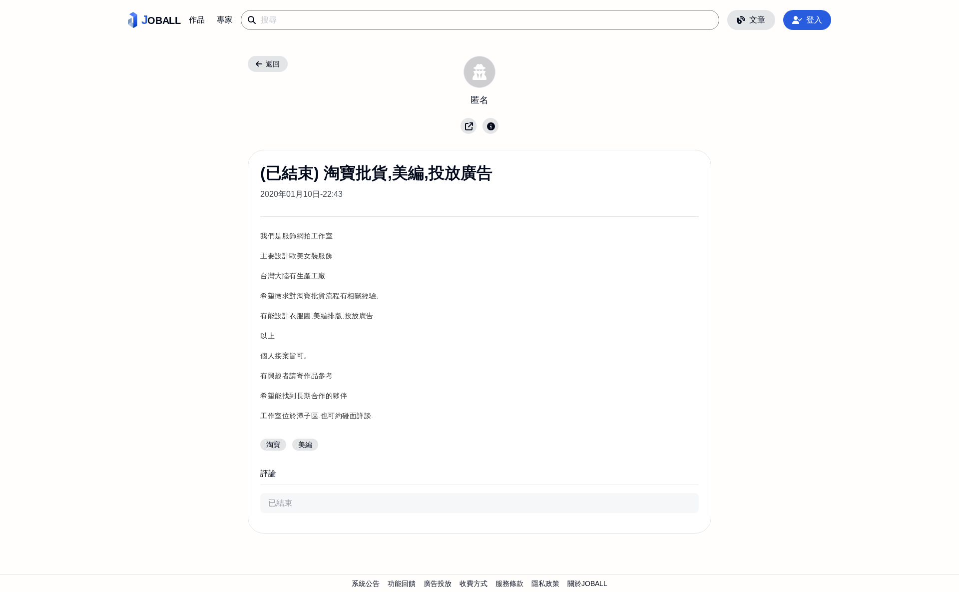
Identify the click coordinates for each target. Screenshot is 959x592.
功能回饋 (402, 584)
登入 (814, 19)
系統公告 (366, 584)
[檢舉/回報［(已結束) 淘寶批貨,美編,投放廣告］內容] (490, 126)
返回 (273, 64)
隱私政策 (545, 584)
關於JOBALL (587, 584)
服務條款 (509, 584)
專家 (225, 19)
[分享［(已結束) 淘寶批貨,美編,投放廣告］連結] (469, 126)
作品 (197, 19)
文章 (757, 19)
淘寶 (273, 445)
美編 (305, 445)
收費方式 (473, 584)
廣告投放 (438, 584)
